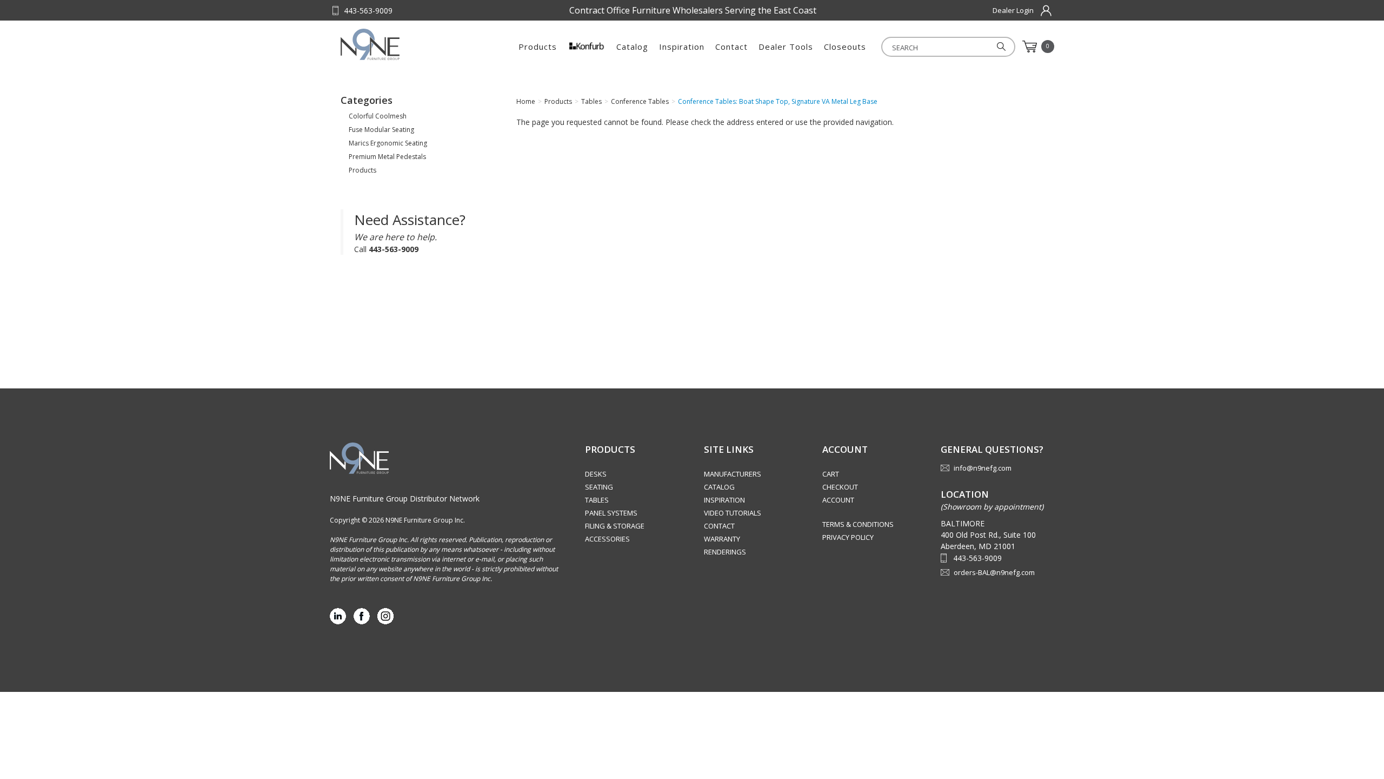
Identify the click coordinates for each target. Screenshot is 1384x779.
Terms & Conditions (858, 524)
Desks (596, 474)
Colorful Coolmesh (378, 116)
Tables (597, 500)
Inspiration (681, 46)
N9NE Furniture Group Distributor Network (405, 498)
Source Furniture (394, 44)
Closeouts (845, 46)
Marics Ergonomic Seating (388, 143)
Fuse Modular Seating (381, 129)
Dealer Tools (785, 46)
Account (838, 500)
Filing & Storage (614, 526)
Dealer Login (1013, 10)
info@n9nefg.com (983, 468)
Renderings (725, 552)
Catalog (632, 46)
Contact (731, 46)
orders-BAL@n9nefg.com (994, 572)
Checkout (840, 487)
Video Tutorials (732, 513)
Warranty (722, 539)
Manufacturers (732, 474)
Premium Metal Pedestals (387, 156)
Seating (599, 487)
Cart (830, 474)
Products (537, 46)
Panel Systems (611, 513)
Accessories (607, 539)
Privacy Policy (848, 537)
